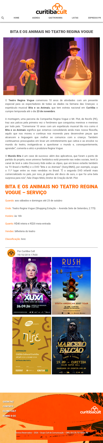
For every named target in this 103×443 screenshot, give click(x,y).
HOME (16, 18)
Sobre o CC (9, 415)
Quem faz (8, 401)
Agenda (36, 18)
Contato (8, 406)
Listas (75, 18)
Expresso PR (94, 18)
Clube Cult (9, 411)
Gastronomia (55, 18)
